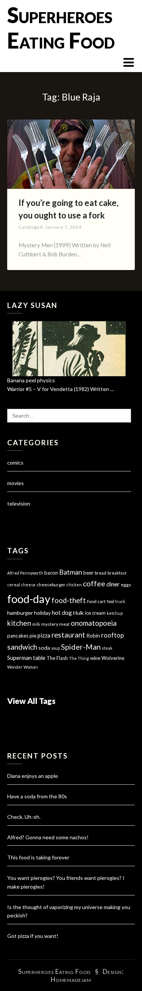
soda (44, 647)
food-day (28, 598)
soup (55, 647)
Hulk (78, 612)
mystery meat (55, 624)
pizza (43, 635)
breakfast (117, 573)
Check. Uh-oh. (24, 817)
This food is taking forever (38, 857)
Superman (19, 657)
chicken (74, 584)
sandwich (22, 646)
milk (36, 624)
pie (33, 636)
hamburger (20, 612)
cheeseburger (51, 584)
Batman (70, 572)
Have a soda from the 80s (37, 796)
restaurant (68, 635)
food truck (116, 601)
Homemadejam (71, 979)
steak (107, 647)
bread (100, 573)
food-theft (68, 600)
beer (88, 573)
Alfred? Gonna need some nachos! (48, 837)
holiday (42, 612)
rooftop (112, 635)
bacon (51, 573)
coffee (94, 583)
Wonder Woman (22, 666)
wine (95, 658)
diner (113, 584)
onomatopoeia (94, 623)
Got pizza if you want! (32, 936)
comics (15, 462)
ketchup (115, 613)
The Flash (57, 658)
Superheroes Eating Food (61, 27)
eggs (126, 584)
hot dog (62, 612)
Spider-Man (81, 646)
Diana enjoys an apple (32, 776)
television (18, 503)
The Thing (79, 658)
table (39, 658)
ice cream (95, 613)
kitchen (19, 623)
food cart (96, 601)
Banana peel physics (31, 380)
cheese (28, 584)
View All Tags (31, 700)
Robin (93, 635)
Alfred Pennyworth (25, 572)
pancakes (17, 636)
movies (15, 483)
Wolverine (112, 658)
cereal (13, 584)
